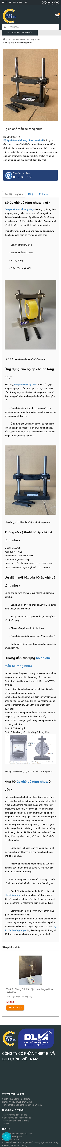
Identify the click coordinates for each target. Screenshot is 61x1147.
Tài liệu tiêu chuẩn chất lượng (15, 1121)
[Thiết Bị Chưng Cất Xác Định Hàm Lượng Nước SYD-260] (30, 970)
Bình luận (43, 194)
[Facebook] (44, 2)
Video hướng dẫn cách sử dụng (16, 1118)
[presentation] (8, 982)
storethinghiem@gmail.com (20, 1133)
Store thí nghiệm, (13, 895)
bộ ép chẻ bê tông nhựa (25, 384)
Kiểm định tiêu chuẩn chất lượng (17, 1102)
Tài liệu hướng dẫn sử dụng (14, 1115)
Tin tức (5, 1123)
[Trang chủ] (3, 39)
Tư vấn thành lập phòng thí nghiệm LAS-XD (22, 1105)
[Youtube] (57, 2)
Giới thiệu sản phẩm (14, 194)
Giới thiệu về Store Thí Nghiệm (16, 1099)
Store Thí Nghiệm (14, 1136)
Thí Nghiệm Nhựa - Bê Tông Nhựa (19, 997)
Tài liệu (31, 194)
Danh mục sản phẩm (21, 32)
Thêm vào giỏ (15, 1007)
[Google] (48, 2)
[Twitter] (53, 2)
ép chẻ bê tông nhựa (32, 781)
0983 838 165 (20, 2)
